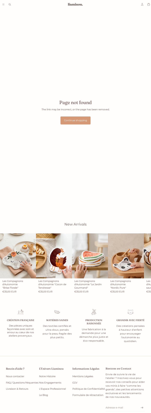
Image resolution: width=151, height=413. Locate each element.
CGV (74, 382)
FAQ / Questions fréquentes (22, 382)
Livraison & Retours (17, 388)
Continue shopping (75, 120)
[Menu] (3, 4)
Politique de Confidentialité (88, 388)
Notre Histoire (47, 376)
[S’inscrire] (142, 408)
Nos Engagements (50, 382)
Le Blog (43, 395)
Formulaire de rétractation (87, 395)
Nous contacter (15, 376)
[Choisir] (31, 274)
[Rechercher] (9, 4)
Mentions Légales (82, 376)
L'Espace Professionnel (52, 388)
